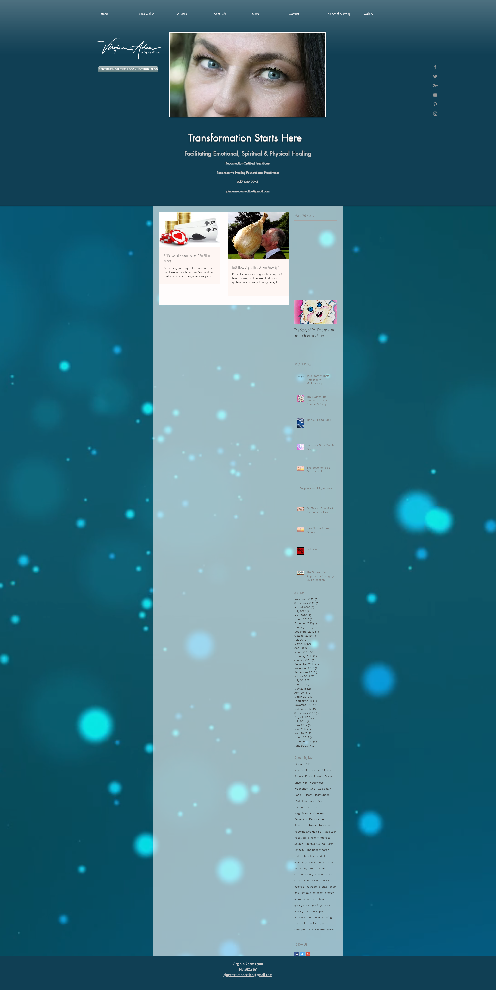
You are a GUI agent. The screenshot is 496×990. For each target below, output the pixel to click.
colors (298, 880)
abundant (309, 856)
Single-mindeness (319, 837)
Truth (297, 856)
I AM (297, 801)
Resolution (330, 831)
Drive (297, 782)
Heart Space (322, 795)
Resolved (300, 837)
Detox (328, 776)
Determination (313, 776)
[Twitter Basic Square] (302, 954)
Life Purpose (302, 807)
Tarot (330, 844)
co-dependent (324, 874)
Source (298, 844)
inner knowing (323, 917)
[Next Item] (330, 312)
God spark (324, 788)
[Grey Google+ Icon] (435, 85)
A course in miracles (306, 770)
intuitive (313, 923)
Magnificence (302, 813)
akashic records (319, 862)
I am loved (308, 801)
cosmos (299, 886)
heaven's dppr (315, 911)
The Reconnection (318, 850)
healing (298, 911)
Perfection (300, 819)
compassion (311, 880)
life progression (324, 929)
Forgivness (317, 782)
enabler (318, 892)
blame (321, 868)
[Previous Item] (300, 312)
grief (315, 905)
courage (311, 886)
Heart (308, 795)
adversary (300, 862)
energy (329, 892)
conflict (326, 880)
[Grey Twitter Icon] (435, 76)
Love (315, 807)
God (312, 788)
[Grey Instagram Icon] (435, 113)
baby (297, 868)
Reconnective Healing (307, 831)
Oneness (319, 813)
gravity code (302, 905)
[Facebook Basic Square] (296, 954)
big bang (308, 868)
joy (322, 923)
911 (308, 764)
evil (315, 899)
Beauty (298, 776)
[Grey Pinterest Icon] (435, 104)
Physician (300, 825)
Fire (305, 782)
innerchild (300, 923)
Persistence (316, 819)
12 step (299, 764)
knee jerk (300, 929)
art (333, 862)
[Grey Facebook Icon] (435, 67)
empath (306, 892)
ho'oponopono (303, 917)
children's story (303, 874)
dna (296, 892)
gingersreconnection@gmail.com (247, 191)
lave (310, 929)
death (333, 886)
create (323, 886)
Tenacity (299, 850)
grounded (326, 905)
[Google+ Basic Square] (308, 954)
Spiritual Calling (315, 844)
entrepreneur (302, 899)
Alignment (328, 770)
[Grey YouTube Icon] (435, 95)
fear (321, 899)
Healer (298, 795)
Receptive (325, 825)
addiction (323, 856)
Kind (320, 801)
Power (312, 825)
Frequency (301, 788)
